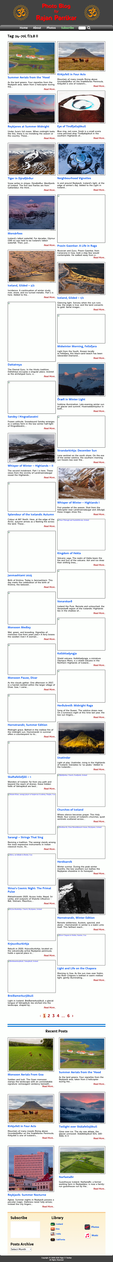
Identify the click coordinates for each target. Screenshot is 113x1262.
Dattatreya (15, 364)
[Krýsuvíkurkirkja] (32, 924)
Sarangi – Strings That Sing (25, 837)
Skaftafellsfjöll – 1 (19, 777)
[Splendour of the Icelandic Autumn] (32, 497)
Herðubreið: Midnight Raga (75, 705)
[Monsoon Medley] (32, 608)
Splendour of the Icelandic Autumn (31, 514)
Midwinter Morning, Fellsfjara (77, 346)
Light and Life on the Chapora (76, 968)
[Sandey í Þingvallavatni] (32, 397)
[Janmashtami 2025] (32, 551)
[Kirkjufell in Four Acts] (81, 56)
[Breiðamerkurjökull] (32, 976)
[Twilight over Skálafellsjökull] (82, 1108)
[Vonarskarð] (81, 584)
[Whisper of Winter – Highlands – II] (32, 448)
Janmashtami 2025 (20, 575)
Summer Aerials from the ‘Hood (29, 77)
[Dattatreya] (32, 332)
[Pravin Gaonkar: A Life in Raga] (81, 219)
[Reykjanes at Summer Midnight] (32, 109)
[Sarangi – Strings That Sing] (32, 813)
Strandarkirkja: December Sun (77, 450)
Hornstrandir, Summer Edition (27, 725)
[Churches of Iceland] (81, 790)
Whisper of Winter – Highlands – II (30, 465)
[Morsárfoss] (32, 213)
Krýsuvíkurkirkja (18, 943)
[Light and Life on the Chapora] (81, 949)
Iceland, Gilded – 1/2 (70, 298)
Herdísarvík (64, 861)
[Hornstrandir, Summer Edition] (32, 708)
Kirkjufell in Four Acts (71, 74)
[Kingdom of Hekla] (81, 534)
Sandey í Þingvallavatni (23, 416)
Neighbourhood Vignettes (74, 178)
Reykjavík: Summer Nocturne (27, 1195)
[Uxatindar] (81, 738)
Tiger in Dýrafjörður (20, 178)
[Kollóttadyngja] (81, 634)
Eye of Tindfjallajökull (71, 126)
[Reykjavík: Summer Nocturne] (31, 1169)
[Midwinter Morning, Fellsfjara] (81, 328)
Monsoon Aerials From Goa (25, 1074)
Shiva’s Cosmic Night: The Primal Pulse (29, 889)
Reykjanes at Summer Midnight (28, 126)
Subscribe (67, 27)
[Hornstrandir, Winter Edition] (81, 896)
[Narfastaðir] (82, 1160)
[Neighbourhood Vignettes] (81, 159)
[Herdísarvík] (81, 842)
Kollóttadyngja (67, 653)
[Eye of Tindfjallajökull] (81, 107)
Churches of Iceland (70, 809)
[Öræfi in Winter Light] (81, 379)
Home (24, 27)
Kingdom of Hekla (69, 553)
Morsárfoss (15, 233)
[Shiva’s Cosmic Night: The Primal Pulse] (32, 869)
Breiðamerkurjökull (20, 995)
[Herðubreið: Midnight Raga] (81, 686)
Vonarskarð (64, 601)
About (37, 27)
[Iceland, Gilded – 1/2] (81, 278)
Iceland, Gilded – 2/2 (21, 285)
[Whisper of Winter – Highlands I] (81, 483)
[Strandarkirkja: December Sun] (81, 432)
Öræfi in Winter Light (71, 399)
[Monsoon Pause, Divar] (32, 659)
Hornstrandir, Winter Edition (76, 917)
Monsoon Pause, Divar (22, 677)
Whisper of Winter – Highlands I (78, 502)
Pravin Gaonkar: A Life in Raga (77, 245)
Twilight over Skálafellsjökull (78, 1126)
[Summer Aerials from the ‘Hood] (32, 57)
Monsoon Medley (19, 627)
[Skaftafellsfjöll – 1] (32, 757)
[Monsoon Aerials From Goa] (31, 1054)
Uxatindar (63, 757)
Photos (51, 27)
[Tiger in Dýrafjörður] (32, 159)
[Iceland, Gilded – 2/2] (32, 266)
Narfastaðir (66, 1177)
